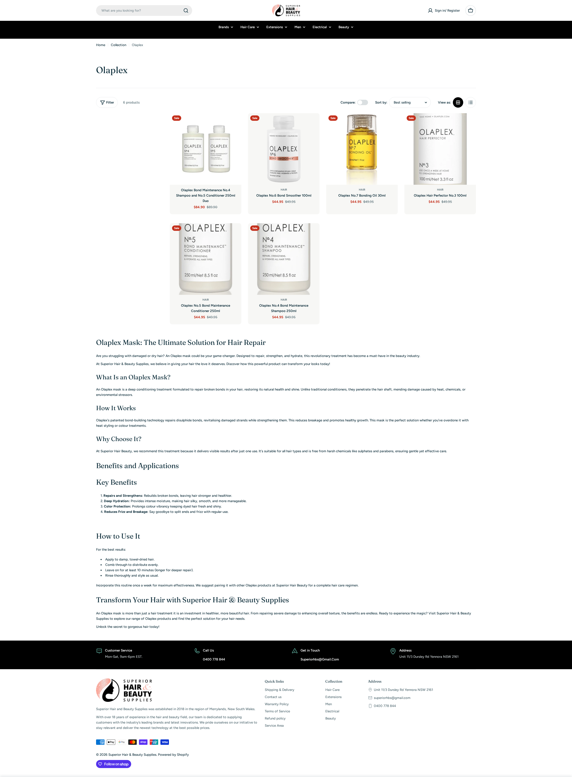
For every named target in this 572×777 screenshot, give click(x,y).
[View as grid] (458, 102)
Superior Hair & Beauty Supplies (132, 755)
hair (284, 189)
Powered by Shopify (173, 755)
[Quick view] (234, 123)
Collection (118, 45)
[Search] (186, 10)
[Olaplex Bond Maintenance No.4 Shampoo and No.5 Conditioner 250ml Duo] (205, 149)
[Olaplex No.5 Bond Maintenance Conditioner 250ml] (205, 259)
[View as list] (470, 102)
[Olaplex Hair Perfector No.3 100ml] (440, 149)
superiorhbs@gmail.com (392, 698)
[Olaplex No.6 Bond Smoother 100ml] (284, 149)
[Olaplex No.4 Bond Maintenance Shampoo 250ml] (284, 259)
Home (100, 45)
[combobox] (144, 10)
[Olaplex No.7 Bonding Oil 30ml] (362, 149)
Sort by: (381, 102)
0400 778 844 (385, 706)
